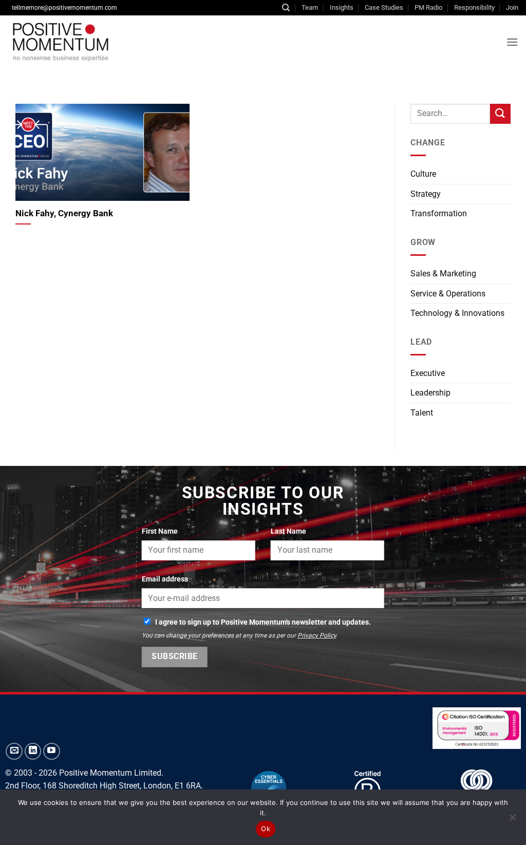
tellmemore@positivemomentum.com (64, 7)
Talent (421, 413)
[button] (512, 41)
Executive (427, 373)
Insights (341, 7)
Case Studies (384, 7)
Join (512, 7)
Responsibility (474, 7)
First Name (160, 531)
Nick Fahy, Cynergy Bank (64, 213)
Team (310, 7)
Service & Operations (447, 293)
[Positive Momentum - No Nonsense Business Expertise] (136, 41)
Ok (265, 828)
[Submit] (500, 114)
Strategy (425, 194)
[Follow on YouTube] (51, 751)
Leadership (430, 393)
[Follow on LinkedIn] (33, 751)
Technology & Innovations (457, 313)
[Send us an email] (14, 751)
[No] (512, 820)
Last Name (288, 531)
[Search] (286, 8)
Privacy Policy (316, 635)
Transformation (438, 213)
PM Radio (428, 7)
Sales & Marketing (443, 273)
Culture (423, 174)
